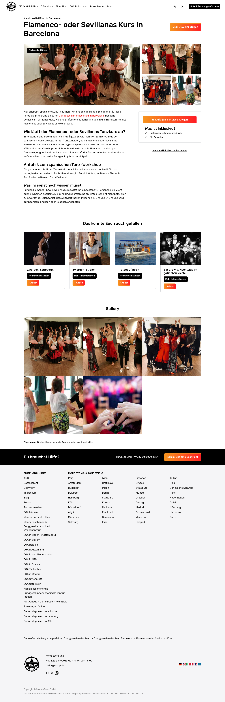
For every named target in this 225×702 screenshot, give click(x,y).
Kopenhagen (177, 497)
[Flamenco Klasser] (191, 664)
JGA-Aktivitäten (28, 6)
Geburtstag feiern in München (41, 611)
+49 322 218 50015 (143, 457)
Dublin (173, 502)
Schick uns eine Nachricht (182, 457)
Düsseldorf (74, 507)
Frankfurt (107, 512)
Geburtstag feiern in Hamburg (41, 616)
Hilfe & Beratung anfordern (204, 6)
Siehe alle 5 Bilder (38, 50)
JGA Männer (31, 512)
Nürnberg (175, 507)
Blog (26, 497)
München (73, 517)
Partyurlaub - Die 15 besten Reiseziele (45, 601)
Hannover (175, 512)
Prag (70, 478)
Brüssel (140, 483)
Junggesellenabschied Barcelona (113, 638)
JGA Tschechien (33, 569)
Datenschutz (31, 483)
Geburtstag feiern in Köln (38, 621)
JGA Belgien (31, 544)
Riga (172, 483)
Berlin (105, 492)
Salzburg (73, 522)
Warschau (141, 517)
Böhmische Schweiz (181, 487)
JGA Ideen (47, 6)
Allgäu (71, 512)
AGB (26, 478)
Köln (70, 502)
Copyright (29, 487)
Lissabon (141, 478)
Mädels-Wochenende (36, 588)
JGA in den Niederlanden (38, 554)
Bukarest (73, 492)
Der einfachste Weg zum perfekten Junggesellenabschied (57, 638)
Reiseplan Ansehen (101, 6)
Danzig (140, 502)
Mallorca (107, 507)
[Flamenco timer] (195, 664)
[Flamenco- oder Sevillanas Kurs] (180, 664)
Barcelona (108, 517)
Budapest (73, 487)
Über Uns (61, 6)
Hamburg (73, 497)
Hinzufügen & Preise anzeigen (170, 119)
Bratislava (108, 483)
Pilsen (105, 487)
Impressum (30, 492)
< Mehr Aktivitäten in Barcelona (42, 18)
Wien (105, 478)
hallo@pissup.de (55, 665)
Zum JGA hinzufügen (185, 27)
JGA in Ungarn (32, 574)
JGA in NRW (30, 559)
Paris (173, 492)
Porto (173, 517)
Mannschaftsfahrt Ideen (37, 517)
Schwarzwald (143, 512)
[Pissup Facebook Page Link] (47, 673)
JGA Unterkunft (33, 579)
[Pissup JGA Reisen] (11, 7)
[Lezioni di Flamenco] (188, 664)
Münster (140, 492)
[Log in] (182, 6)
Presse (27, 502)
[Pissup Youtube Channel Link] (52, 673)
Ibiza (104, 522)
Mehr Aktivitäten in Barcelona (169, 150)
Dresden (141, 497)
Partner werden (33, 507)
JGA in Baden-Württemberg (40, 534)
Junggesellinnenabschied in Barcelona (81, 115)
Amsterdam (74, 483)
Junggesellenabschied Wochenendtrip (37, 528)
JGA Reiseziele (78, 6)
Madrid (140, 507)
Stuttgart (107, 497)
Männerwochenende (35, 522)
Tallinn (173, 478)
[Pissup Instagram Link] (57, 673)
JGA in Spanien (32, 564)
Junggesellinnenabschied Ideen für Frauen (44, 595)
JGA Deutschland (34, 549)
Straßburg (142, 487)
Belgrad (140, 522)
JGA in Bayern (32, 539)
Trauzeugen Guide (34, 606)
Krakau (106, 502)
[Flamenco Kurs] (199, 664)
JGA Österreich (32, 583)
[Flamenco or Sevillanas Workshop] (184, 664)
